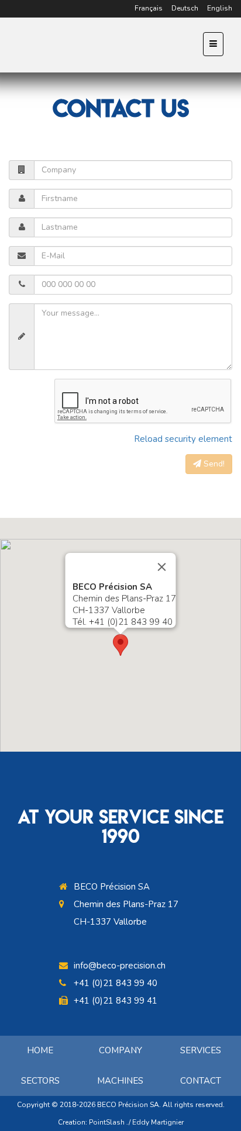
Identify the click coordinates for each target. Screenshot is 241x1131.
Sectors (40, 1081)
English (219, 8)
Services (200, 1050)
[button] (120, 645)
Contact (200, 1081)
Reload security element (183, 439)
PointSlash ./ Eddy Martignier (136, 1122)
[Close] (162, 567)
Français (149, 8)
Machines (120, 1081)
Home (40, 1050)
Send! (213, 463)
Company (120, 1050)
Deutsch (184, 8)
